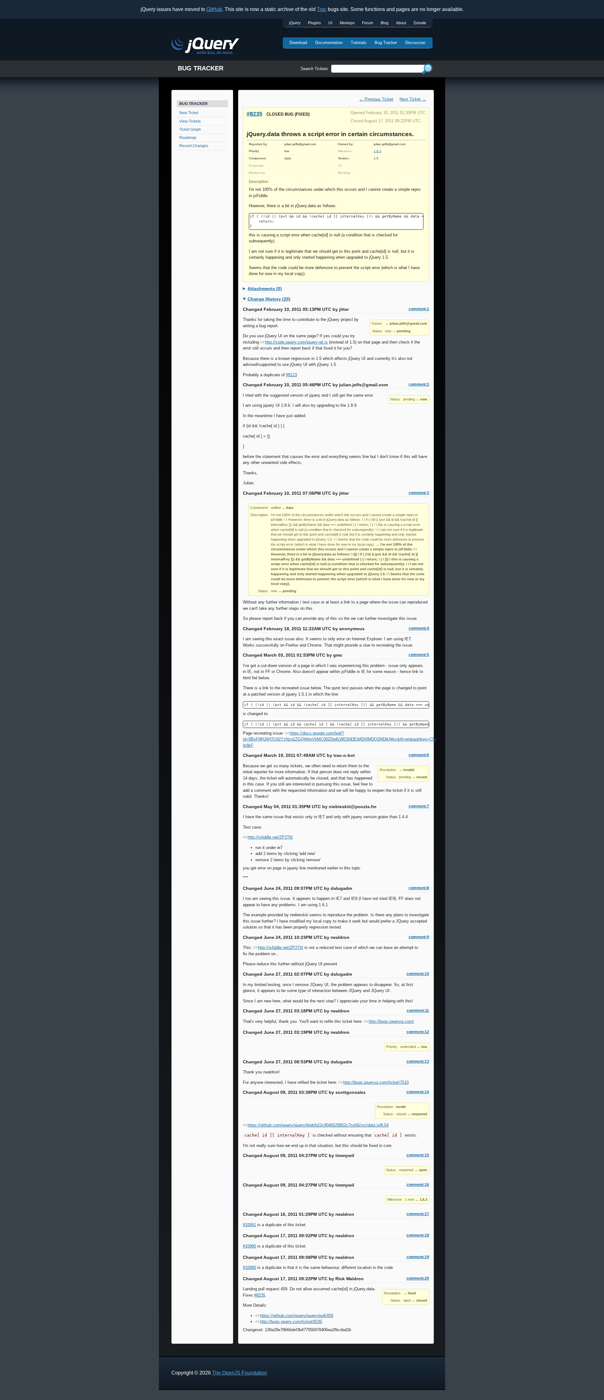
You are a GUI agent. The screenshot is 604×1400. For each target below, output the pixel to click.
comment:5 (419, 655)
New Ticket (188, 113)
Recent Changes (193, 146)
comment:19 (417, 1257)
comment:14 (417, 1092)
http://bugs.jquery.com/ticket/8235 (291, 1321)
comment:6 (419, 755)
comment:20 (417, 1278)
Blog (385, 23)
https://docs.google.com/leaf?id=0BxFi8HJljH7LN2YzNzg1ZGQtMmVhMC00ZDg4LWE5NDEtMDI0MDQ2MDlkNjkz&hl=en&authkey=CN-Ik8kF (340, 739)
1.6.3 (377, 151)
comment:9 (419, 937)
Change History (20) (269, 298)
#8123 (291, 374)
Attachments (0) (265, 288)
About (401, 23)
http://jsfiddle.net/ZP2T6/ (270, 837)
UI (330, 23)
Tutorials (358, 42)
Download (298, 42)
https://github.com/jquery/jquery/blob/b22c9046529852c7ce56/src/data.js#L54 (318, 1125)
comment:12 (417, 1032)
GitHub (214, 9)
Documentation (329, 42)
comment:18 (417, 1235)
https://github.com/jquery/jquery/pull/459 (296, 1315)
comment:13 (417, 1061)
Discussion (415, 42)
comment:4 (419, 628)
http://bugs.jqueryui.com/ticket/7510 (376, 1082)
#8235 (254, 113)
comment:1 (419, 309)
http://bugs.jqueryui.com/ (391, 1021)
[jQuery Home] (205, 47)
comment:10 (417, 974)
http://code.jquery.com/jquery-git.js (296, 342)
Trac (322, 9)
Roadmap (187, 137)
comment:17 (417, 1214)
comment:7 (419, 806)
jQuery (294, 23)
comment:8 (419, 888)
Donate (420, 23)
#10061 (249, 1224)
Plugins (314, 23)
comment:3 (419, 493)
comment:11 (418, 1010)
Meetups (347, 23)
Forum (367, 23)
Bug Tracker (386, 42)
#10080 (249, 1246)
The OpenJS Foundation (239, 1372)
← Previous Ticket (376, 99)
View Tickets (190, 121)
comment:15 (417, 1155)
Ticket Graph (190, 129)
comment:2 (419, 384)
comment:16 (417, 1184)
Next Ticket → (413, 99)
